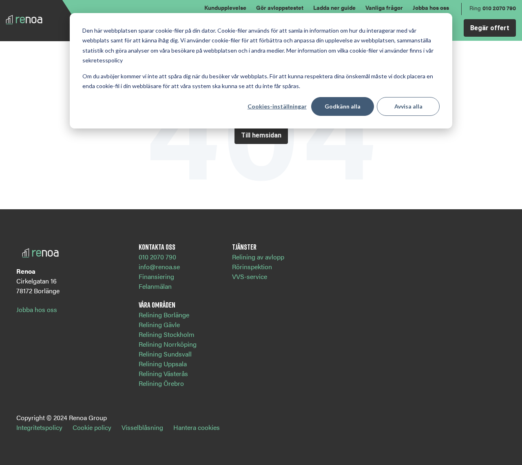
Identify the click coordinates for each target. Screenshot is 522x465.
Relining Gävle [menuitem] (159, 324)
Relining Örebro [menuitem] (161, 383)
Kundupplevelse (225, 7)
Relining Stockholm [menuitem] (167, 334)
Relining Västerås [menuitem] (163, 373)
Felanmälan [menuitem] (155, 286)
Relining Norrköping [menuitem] (168, 344)
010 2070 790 (499, 8)
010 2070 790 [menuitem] (157, 256)
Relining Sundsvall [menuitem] (165, 354)
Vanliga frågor (384, 7)
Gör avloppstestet (279, 7)
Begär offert (489, 28)
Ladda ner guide (334, 7)
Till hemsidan (261, 135)
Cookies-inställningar (277, 106)
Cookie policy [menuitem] (92, 427)
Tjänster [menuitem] (244, 246)
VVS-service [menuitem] (249, 276)
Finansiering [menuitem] (156, 276)
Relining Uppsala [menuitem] (163, 363)
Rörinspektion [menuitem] (252, 266)
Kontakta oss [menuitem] (157, 246)
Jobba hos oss (431, 7)
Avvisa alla (408, 106)
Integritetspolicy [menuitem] (39, 427)
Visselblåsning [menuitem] (142, 427)
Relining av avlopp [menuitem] (258, 256)
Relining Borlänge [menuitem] (164, 314)
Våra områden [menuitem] (157, 304)
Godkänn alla (343, 106)
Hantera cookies (196, 427)
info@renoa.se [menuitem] (159, 266)
